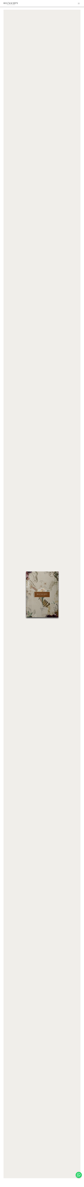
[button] (78, 3)
